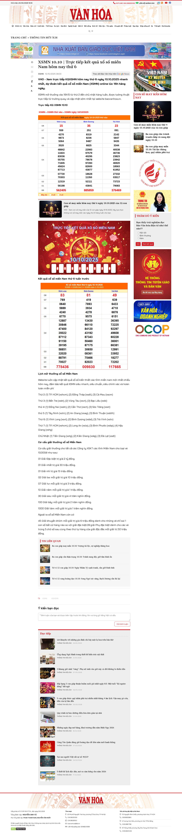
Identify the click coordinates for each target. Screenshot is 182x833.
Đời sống (87, 26)
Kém (142, 238)
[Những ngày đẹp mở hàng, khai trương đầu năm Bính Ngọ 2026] (47, 731)
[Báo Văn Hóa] (91, 799)
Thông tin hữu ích (64, 643)
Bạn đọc (136, 26)
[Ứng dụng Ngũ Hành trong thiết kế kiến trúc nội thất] (47, 658)
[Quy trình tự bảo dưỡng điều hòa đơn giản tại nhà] (47, 717)
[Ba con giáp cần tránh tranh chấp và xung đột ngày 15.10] (139, 136)
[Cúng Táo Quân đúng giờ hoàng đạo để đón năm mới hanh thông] (47, 746)
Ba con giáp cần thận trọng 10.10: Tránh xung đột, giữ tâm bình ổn (82, 556)
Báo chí (33, 26)
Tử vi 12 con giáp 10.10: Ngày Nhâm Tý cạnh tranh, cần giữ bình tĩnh (83, 567)
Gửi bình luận (122, 624)
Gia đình (64, 26)
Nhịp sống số (145, 26)
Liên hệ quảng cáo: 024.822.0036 (79, 827)
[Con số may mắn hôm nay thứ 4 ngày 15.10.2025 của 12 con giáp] (152, 111)
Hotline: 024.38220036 (125, 3)
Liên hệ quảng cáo (146, 3)
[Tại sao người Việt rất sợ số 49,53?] (47, 761)
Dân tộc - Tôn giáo (106, 26)
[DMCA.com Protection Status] (18, 829)
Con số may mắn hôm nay (151, 96)
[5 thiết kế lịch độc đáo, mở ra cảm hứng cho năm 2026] (47, 775)
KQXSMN (55, 598)
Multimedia (166, 26)
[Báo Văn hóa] (91, 14)
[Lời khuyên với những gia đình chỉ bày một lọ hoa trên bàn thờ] (47, 644)
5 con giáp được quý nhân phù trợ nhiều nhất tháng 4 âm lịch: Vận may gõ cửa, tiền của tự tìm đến (92, 700)
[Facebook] (32, 62)
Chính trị (18, 26)
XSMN (44, 598)
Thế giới (157, 26)
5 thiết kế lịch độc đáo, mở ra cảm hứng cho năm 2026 (81, 771)
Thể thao (49, 26)
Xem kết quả (148, 244)
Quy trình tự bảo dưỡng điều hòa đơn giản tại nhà (79, 713)
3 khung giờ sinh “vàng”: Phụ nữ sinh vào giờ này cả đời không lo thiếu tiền (91, 669)
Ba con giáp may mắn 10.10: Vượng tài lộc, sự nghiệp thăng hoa (80, 545)
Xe (152, 26)
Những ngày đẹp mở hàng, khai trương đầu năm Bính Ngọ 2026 (85, 727)
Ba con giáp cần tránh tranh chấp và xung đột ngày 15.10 (158, 137)
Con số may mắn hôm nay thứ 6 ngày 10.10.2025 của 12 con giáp (95, 204)
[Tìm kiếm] (89, 31)
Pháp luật (127, 26)
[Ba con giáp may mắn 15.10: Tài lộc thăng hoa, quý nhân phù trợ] (139, 148)
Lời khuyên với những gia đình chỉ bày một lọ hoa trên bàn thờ (85, 639)
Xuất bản (41, 26)
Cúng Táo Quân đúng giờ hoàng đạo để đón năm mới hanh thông (86, 742)
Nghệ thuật (72, 26)
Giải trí (80, 26)
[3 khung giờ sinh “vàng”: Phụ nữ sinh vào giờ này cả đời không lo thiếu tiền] (47, 673)
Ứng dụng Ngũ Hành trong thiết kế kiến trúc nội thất (80, 654)
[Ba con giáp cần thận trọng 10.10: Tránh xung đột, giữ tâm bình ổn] (45, 559)
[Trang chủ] (12, 26)
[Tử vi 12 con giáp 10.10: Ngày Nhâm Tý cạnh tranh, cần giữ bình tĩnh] (45, 570)
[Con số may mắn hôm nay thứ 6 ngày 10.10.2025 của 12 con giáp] (50, 209)
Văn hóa (26, 26)
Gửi (138, 244)
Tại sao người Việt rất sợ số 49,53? (73, 756)
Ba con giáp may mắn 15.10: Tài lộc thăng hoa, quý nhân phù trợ (158, 149)
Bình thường (145, 235)
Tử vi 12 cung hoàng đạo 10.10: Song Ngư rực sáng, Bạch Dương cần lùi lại (86, 578)
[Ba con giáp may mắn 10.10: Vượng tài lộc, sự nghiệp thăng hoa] (45, 548)
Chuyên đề (118, 26)
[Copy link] (32, 76)
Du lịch (56, 26)
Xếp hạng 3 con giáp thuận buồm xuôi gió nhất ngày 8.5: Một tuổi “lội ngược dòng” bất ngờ (91, 685)
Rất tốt (143, 232)
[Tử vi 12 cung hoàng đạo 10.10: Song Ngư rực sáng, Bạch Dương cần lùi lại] (45, 581)
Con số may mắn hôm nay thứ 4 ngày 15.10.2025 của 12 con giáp (151, 126)
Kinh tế (94, 26)
